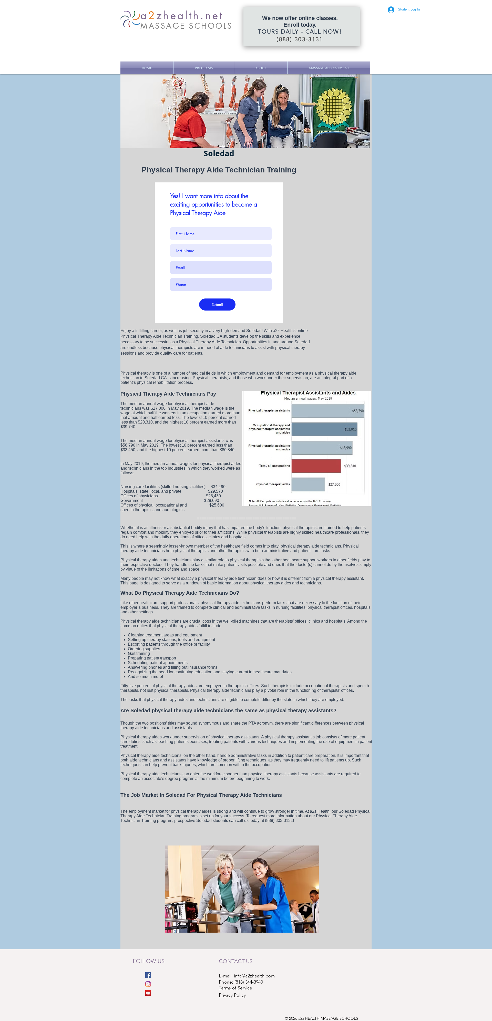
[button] (203, 67)
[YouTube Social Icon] (148, 993)
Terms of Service (235, 988)
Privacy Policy (232, 995)
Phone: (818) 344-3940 (241, 982)
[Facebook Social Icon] (148, 975)
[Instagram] (148, 984)
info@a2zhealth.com (254, 976)
